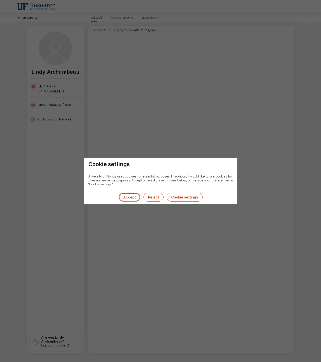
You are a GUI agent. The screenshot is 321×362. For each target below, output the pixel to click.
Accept (129, 197)
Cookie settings (184, 197)
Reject (153, 197)
